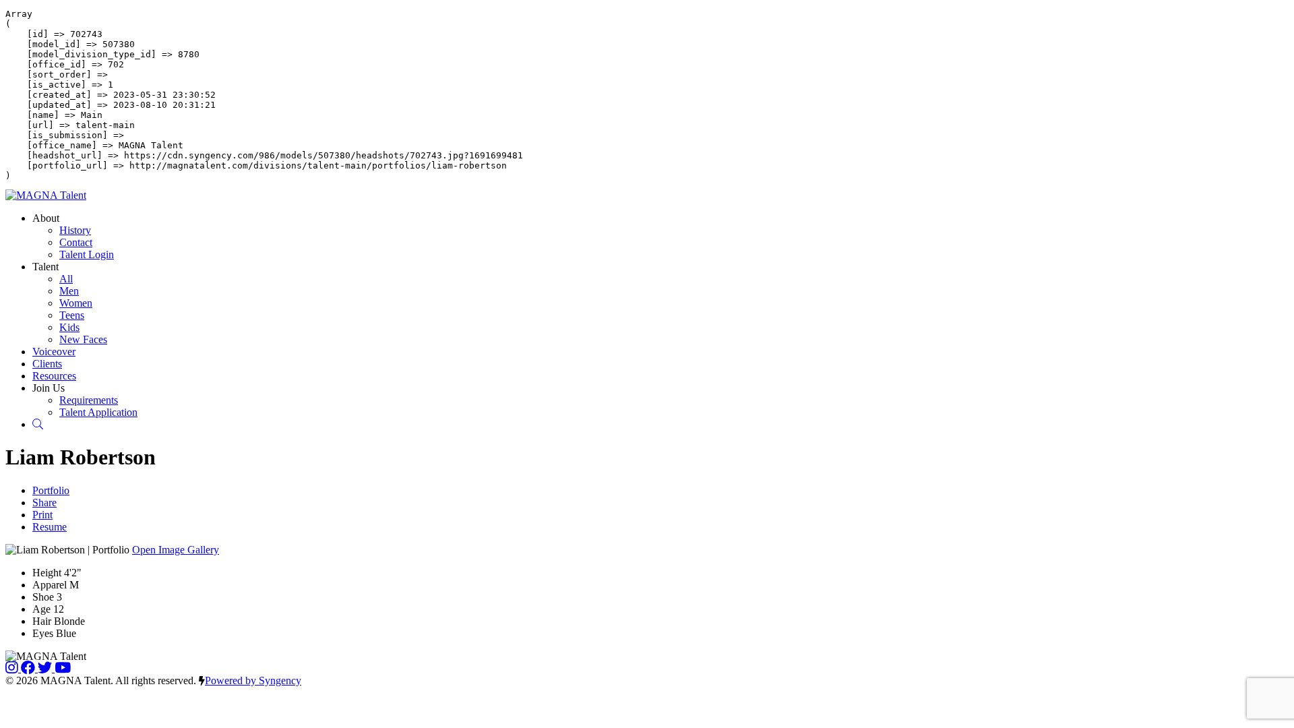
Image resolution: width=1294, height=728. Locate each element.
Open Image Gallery (175, 549)
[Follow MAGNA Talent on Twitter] (46, 668)
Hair (41, 621)
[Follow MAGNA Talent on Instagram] (13, 668)
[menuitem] (75, 230)
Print (42, 514)
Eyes (42, 633)
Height (46, 572)
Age (41, 609)
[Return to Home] (45, 195)
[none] (45, 218)
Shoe (43, 597)
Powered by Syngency (253, 680)
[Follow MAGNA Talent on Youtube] (63, 668)
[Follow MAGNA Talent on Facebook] (29, 668)
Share (44, 502)
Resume (49, 527)
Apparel (49, 584)
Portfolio (50, 490)
